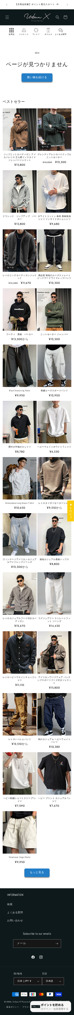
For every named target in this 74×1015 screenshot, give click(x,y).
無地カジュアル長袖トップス (54, 559)
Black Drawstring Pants (19, 390)
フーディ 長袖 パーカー (19, 334)
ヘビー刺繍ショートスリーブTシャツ (19, 800)
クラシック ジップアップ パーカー (20, 218)
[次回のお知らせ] (67, 5)
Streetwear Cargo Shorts (20, 857)
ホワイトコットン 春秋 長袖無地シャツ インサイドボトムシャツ (54, 218)
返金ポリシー (12, 1007)
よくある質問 (15, 912)
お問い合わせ (15, 920)
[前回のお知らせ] (7, 5)
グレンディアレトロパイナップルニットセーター (54, 156)
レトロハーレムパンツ (19, 739)
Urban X (17, 1002)
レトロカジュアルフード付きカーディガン (20, 620)
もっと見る (37, 872)
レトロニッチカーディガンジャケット (20, 277)
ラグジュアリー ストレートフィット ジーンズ (54, 620)
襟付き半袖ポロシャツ (19, 447)
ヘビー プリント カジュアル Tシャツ (54, 800)
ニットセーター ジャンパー (54, 334)
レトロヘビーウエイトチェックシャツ (20, 679)
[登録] (57, 943)
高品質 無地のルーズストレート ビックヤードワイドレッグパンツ (54, 277)
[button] (7, 17)
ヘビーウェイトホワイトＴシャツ (54, 447)
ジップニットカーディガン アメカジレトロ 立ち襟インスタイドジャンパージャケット (20, 157)
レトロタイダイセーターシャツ (54, 503)
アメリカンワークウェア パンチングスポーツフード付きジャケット (54, 680)
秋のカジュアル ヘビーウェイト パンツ (54, 741)
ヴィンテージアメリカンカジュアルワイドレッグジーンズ (20, 561)
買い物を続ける (37, 77)
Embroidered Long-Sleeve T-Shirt (19, 503)
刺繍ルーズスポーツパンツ (54, 390)
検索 (9, 904)
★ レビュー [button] (70, 510)
